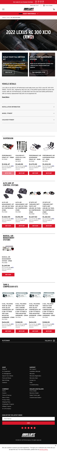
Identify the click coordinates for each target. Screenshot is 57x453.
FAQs (31, 382)
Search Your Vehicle (7, 375)
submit (28, 423)
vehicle (4, 17)
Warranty (32, 373)
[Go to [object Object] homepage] (28, 435)
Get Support (33, 369)
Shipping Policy (6, 402)
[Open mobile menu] (3, 9)
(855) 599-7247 (34, 5)
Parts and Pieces (6, 378)
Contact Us (33, 380)
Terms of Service (6, 395)
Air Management (6, 373)
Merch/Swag (5, 380)
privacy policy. (44, 449)
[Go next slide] (53, 300)
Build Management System (39, 72)
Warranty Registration (35, 375)
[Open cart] (54, 9)
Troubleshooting (34, 384)
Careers (4, 393)
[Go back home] (28, 9)
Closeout (4, 382)
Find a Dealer (33, 391)
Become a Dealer (34, 393)
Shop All (4, 369)
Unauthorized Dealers (35, 397)
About (3, 391)
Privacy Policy (6, 399)
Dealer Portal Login (35, 395)
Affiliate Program (6, 406)
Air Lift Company (6, 408)
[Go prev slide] (4, 300)
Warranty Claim (34, 378)
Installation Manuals (35, 371)
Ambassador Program (8, 404)
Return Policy (5, 397)
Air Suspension (6, 371)
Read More (5, 97)
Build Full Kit (8, 72)
